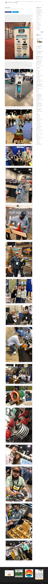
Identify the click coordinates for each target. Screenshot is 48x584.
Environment (37, 19)
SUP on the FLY (38, 92)
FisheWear (37, 68)
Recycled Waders (38, 138)
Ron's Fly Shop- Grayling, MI (39, 75)
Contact (40, 1)
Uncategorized (38, 29)
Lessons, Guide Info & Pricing (29, 1)
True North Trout (38, 36)
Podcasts (37, 26)
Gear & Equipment (38, 21)
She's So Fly (37, 116)
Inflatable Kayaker (38, 70)
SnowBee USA (38, 77)
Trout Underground (38, 123)
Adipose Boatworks (38, 85)
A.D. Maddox (37, 127)
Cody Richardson (16, 277)
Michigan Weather (38, 52)
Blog (16, 3)
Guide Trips (22, 1)
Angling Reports (38, 13)
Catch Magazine (38, 47)
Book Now (39, 10)
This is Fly (37, 49)
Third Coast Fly (38, 121)
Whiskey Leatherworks (39, 144)
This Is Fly (37, 122)
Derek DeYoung (16, 240)
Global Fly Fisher (38, 110)
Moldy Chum (37, 114)
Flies (36, 20)
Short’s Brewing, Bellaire (39, 65)
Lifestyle (37, 22)
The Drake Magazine (38, 48)
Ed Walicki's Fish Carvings (39, 134)
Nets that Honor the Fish (39, 137)
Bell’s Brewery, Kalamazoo (39, 60)
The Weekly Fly (38, 120)
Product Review (38, 27)
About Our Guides (18, 1)
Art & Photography (38, 14)
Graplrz (37, 69)
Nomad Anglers (38, 115)
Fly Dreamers (38, 136)
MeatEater (37, 113)
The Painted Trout (38, 143)
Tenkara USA (37, 142)
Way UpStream (38, 124)
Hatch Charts (36, 1)
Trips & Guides (38, 28)
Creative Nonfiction (38, 18)
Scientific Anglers (38, 76)
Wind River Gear (38, 82)
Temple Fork (18, 560)
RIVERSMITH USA (38, 74)
